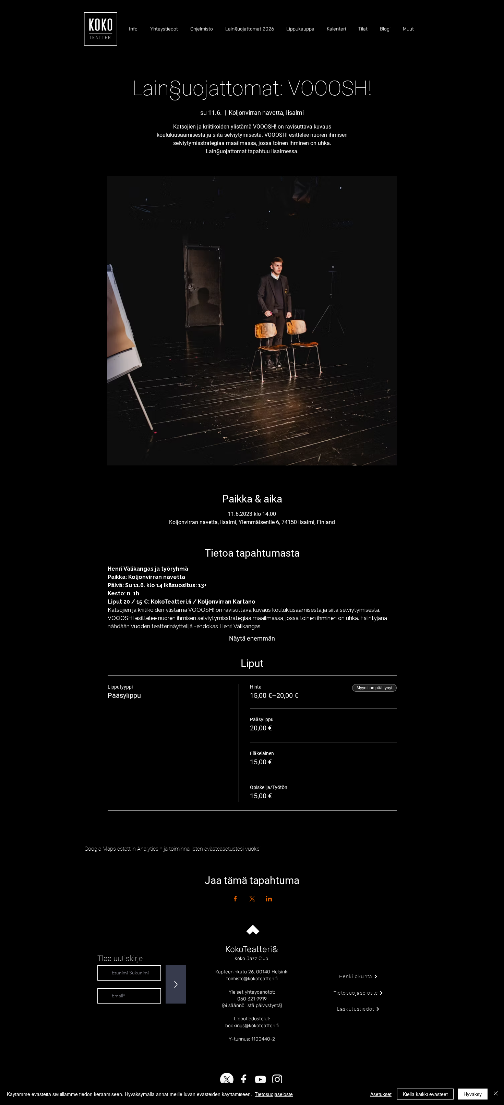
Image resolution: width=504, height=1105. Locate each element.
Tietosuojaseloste (274, 1094)
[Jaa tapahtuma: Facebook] (235, 898)
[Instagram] (277, 1079)
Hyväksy (473, 1094)
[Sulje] (496, 1094)
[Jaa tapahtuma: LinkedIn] (269, 898)
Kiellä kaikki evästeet (425, 1094)
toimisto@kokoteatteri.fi (252, 979)
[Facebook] (243, 1079)
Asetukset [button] (381, 1094)
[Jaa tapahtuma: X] (252, 898)
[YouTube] (260, 1079)
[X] (226, 1079)
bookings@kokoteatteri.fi (252, 1026)
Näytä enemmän (252, 638)
